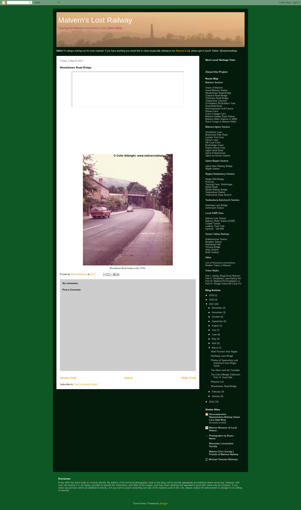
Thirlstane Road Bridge (216, 98)
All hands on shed (217, 423)
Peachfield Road (213, 106)
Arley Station (211, 249)
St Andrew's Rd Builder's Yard (220, 103)
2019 (212, 295)
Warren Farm (211, 111)
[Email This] (104, 274)
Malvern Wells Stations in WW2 (221, 119)
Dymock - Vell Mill (214, 228)
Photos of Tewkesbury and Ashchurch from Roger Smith (224, 363)
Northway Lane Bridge (216, 205)
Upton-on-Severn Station (217, 155)
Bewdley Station (213, 242)
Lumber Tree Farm (214, 137)
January (216, 396)
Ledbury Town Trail (214, 226)
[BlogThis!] (108, 274)
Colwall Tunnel (212, 223)
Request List (182, 50)
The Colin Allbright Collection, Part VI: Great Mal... (226, 376)
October (216, 316)
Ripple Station (212, 168)
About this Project (216, 71)
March (215, 347)
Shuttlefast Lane (213, 132)
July (214, 330)
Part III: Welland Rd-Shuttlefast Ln (222, 281)
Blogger (164, 503)
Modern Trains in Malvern (218, 265)
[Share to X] (111, 274)
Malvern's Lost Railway (95, 20)
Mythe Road (211, 187)
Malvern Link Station (215, 218)
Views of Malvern (214, 87)
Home (128, 378)
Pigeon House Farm (215, 147)
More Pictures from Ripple (224, 351)
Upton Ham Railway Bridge (218, 166)
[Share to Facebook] (114, 274)
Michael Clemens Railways (223, 459)
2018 (212, 299)
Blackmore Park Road (216, 134)
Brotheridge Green (214, 145)
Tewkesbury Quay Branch (218, 195)
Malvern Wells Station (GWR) (220, 221)
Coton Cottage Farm (215, 114)
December (217, 308)
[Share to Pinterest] (118, 274)
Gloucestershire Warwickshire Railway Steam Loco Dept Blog (224, 417)
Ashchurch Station (214, 208)
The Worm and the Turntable (225, 370)
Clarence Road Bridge (216, 95)
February (216, 391)
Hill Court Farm (213, 142)
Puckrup (209, 181)
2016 (212, 401)
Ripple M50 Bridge (214, 179)
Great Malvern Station (216, 90)
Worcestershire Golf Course (219, 108)
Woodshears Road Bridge (218, 93)
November (217, 312)
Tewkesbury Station (215, 192)
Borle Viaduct (212, 252)
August (216, 325)
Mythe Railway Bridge (216, 189)
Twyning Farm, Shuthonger (218, 184)
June (214, 334)
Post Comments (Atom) (86, 384)
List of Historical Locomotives (220, 262)
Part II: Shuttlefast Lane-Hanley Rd (223, 278)
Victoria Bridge (212, 247)
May (214, 339)
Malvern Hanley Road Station (220, 116)
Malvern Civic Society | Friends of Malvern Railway (223, 453)
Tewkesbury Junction (216, 100)
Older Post (188, 378)
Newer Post (68, 378)
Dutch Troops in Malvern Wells (220, 121)
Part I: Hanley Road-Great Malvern (222, 276)
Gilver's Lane (211, 140)
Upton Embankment (215, 153)
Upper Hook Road (214, 150)
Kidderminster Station (216, 239)
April (214, 343)
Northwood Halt (213, 244)
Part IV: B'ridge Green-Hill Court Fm (223, 283)
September (217, 321)
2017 (212, 304)
